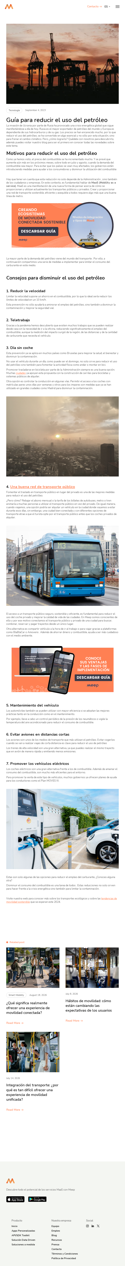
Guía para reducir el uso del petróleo (57, 120)
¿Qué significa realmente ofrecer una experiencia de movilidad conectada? (28, 1008)
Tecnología (14, 110)
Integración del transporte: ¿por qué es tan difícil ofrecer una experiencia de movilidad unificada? (32, 1092)
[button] (117, 7)
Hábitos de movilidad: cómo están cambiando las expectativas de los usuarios (89, 1006)
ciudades (21, 373)
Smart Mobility (16, 995)
